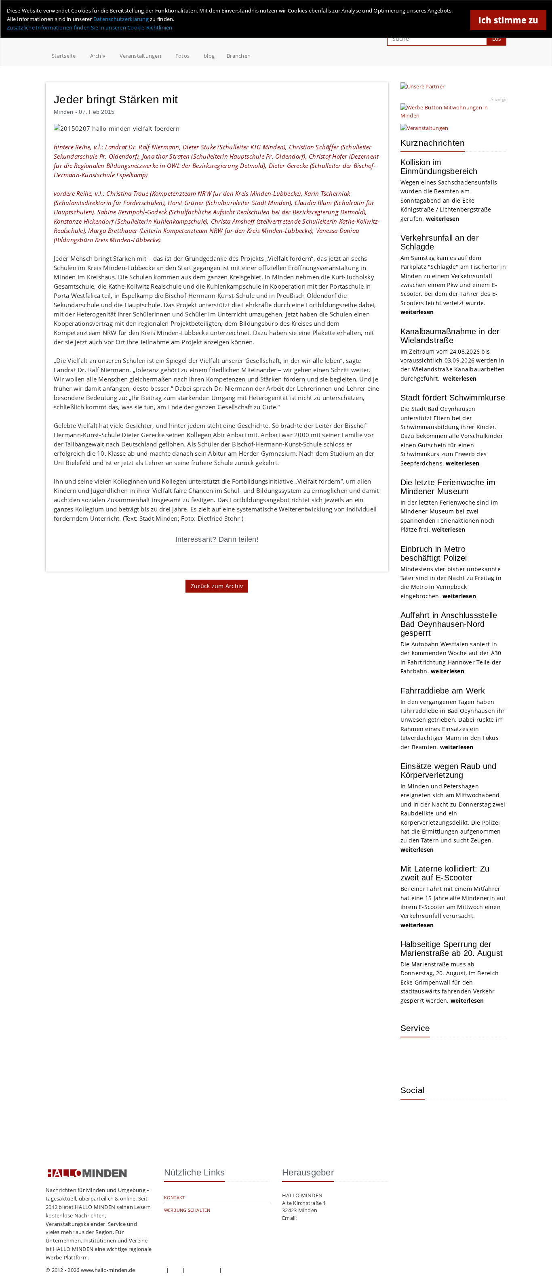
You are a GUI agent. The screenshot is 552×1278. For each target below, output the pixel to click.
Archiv (98, 55)
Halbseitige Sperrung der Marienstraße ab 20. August (451, 948)
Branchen (239, 55)
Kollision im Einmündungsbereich (439, 167)
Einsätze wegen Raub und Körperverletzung (448, 770)
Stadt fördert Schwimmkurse (453, 397)
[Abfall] (465, 1055)
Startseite (64, 55)
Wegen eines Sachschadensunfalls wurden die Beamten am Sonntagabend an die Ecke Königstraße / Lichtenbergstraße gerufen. (448, 200)
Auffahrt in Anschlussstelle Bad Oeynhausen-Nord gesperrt (448, 624)
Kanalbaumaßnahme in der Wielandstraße (450, 336)
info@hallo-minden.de (326, 1217)
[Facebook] (439, 1117)
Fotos (182, 55)
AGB (176, 1270)
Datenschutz (202, 1270)
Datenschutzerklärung (121, 19)
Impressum (151, 1270)
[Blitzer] (439, 1055)
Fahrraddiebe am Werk (442, 690)
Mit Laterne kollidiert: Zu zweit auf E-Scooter (445, 873)
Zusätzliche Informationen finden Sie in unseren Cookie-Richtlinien (90, 27)
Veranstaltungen (140, 55)
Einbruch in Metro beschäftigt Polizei (433, 553)
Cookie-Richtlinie (244, 1270)
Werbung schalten (187, 1210)
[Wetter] (412, 1055)
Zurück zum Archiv (217, 586)
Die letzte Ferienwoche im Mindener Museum (447, 487)
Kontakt (174, 1197)
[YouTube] (465, 1117)
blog (209, 55)
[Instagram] (412, 1117)
